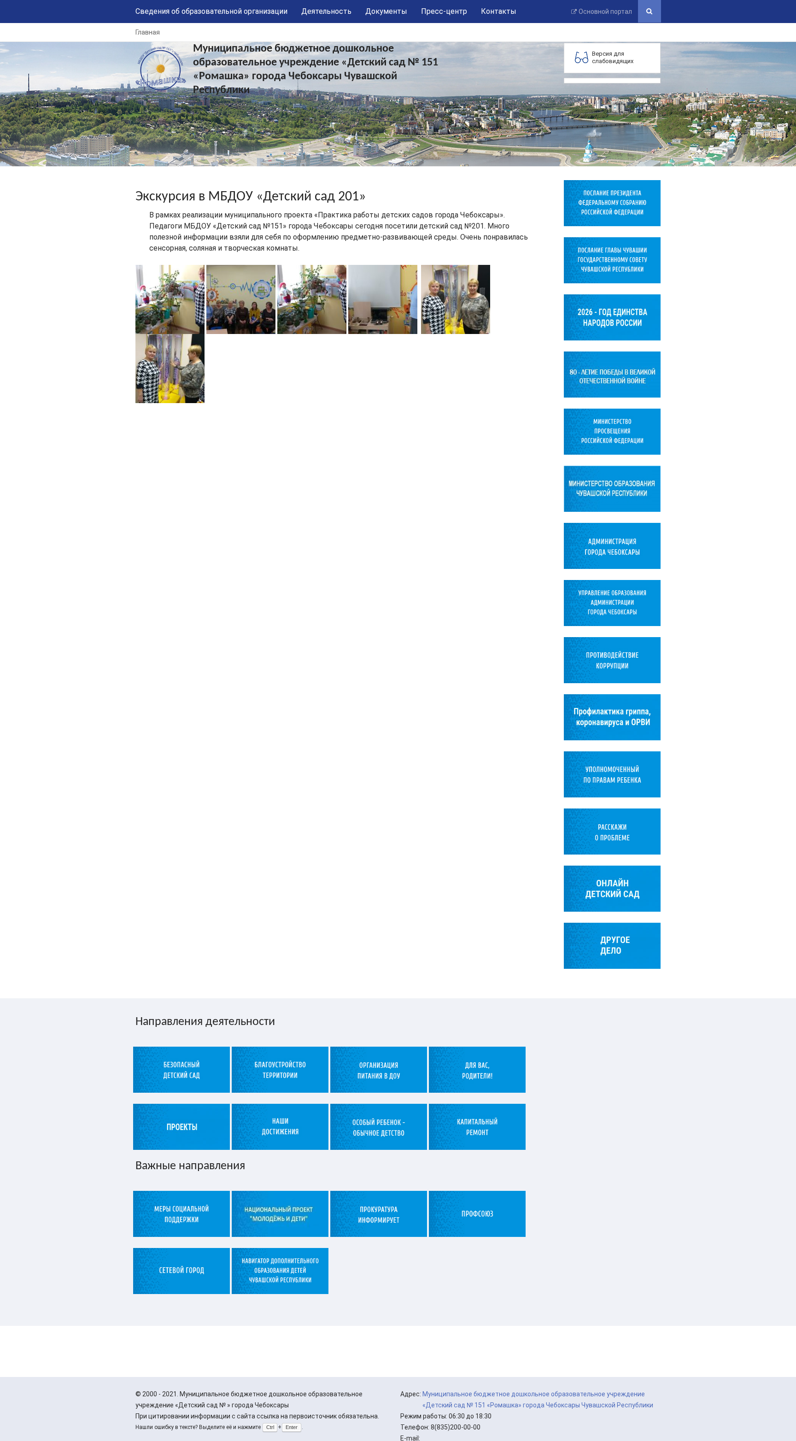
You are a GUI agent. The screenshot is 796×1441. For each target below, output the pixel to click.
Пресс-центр (444, 11)
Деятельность (326, 11)
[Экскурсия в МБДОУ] (170, 298)
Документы (386, 11)
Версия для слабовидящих (612, 57)
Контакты (498, 11)
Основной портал (605, 11)
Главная (147, 32)
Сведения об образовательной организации (211, 11)
